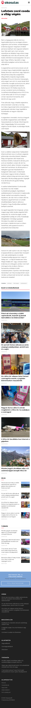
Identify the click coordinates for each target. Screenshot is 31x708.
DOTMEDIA (12, 700)
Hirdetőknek (5, 685)
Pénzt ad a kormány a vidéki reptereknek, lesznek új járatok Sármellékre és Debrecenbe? (13, 316)
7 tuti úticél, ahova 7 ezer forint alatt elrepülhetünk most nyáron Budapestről (9, 550)
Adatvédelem (6, 690)
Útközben (5, 649)
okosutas (4, 18)
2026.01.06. (4, 545)
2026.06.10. (4, 383)
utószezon (24, 283)
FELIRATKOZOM (15, 583)
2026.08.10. (4, 320)
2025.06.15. (4, 554)
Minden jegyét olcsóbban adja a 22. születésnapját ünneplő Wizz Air (9, 532)
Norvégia (16, 283)
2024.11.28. (4, 563)
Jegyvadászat (6, 643)
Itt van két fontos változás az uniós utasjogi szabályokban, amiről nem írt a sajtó (15, 347)
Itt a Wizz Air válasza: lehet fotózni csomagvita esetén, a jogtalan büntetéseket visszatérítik (15, 378)
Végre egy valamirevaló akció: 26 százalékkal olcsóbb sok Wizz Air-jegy (10, 541)
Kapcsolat (4, 687)
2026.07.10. (4, 351)
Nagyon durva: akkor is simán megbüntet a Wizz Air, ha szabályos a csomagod (15, 410)
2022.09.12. (4, 7)
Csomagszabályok (7, 646)
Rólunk (4, 683)
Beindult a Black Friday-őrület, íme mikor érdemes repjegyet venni (10, 559)
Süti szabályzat (6, 692)
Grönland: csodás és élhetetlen (11, 632)
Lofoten (9, 283)
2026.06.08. (4, 444)
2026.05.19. (4, 473)
